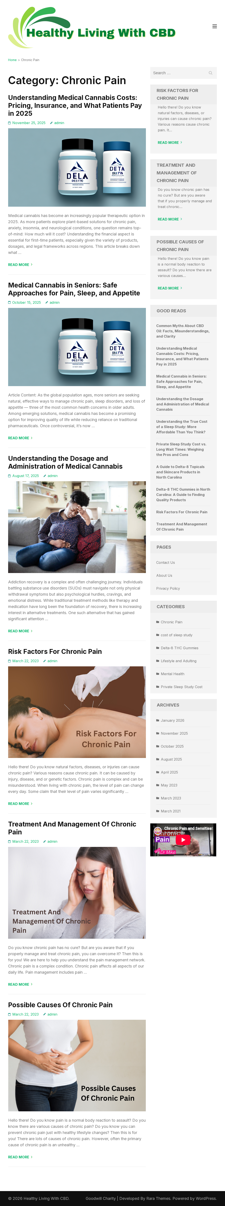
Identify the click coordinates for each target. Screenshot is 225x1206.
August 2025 (171, 759)
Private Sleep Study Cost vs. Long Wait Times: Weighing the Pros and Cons (181, 449)
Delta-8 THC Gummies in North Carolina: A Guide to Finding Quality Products (183, 494)
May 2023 (169, 785)
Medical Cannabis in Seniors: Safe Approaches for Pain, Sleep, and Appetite (74, 289)
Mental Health (172, 674)
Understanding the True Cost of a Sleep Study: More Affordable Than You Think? (181, 426)
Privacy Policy (168, 588)
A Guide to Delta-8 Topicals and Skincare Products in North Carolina (180, 472)
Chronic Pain (171, 622)
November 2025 (174, 733)
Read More (18, 264)
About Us (164, 575)
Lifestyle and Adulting (178, 661)
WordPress (206, 1198)
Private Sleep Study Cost (181, 687)
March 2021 (171, 811)
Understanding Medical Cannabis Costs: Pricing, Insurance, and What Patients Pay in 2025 (75, 105)
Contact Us (165, 562)
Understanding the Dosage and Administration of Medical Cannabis (65, 462)
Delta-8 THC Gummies (179, 648)
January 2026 (172, 720)
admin (59, 123)
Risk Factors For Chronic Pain (55, 651)
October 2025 (172, 746)
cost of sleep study (176, 635)
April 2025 (169, 772)
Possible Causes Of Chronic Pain (60, 1005)
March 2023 (171, 798)
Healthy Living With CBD (46, 1198)
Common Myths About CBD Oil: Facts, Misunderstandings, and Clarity (183, 331)
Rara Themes (158, 1198)
